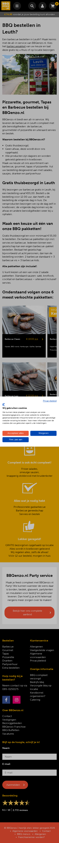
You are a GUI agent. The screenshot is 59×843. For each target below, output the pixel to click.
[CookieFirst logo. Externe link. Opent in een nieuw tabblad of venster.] (3, 404)
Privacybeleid (50, 401)
